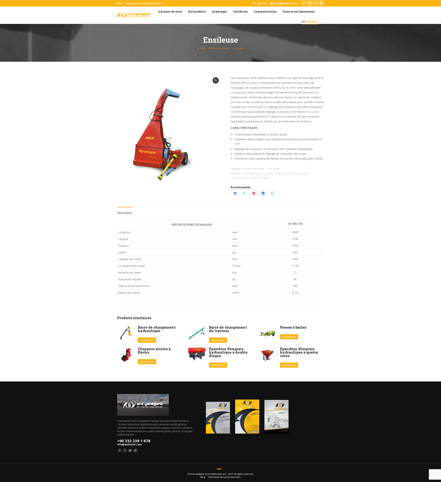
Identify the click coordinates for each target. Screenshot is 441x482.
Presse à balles (293, 327)
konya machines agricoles (298, 174)
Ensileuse (279, 174)
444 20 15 (261, 3)
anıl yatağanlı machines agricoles (258, 174)
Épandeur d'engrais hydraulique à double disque (228, 352)
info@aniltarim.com (286, 3)
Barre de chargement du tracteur (228, 329)
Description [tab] (124, 213)
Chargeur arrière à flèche (154, 350)
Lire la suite (147, 340)
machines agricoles (240, 178)
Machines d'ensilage (253, 168)
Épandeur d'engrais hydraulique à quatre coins (299, 352)
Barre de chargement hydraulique (157, 329)
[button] (216, 80)
